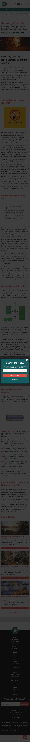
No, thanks (14, 379)
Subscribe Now (14, 375)
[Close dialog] (27, 360)
